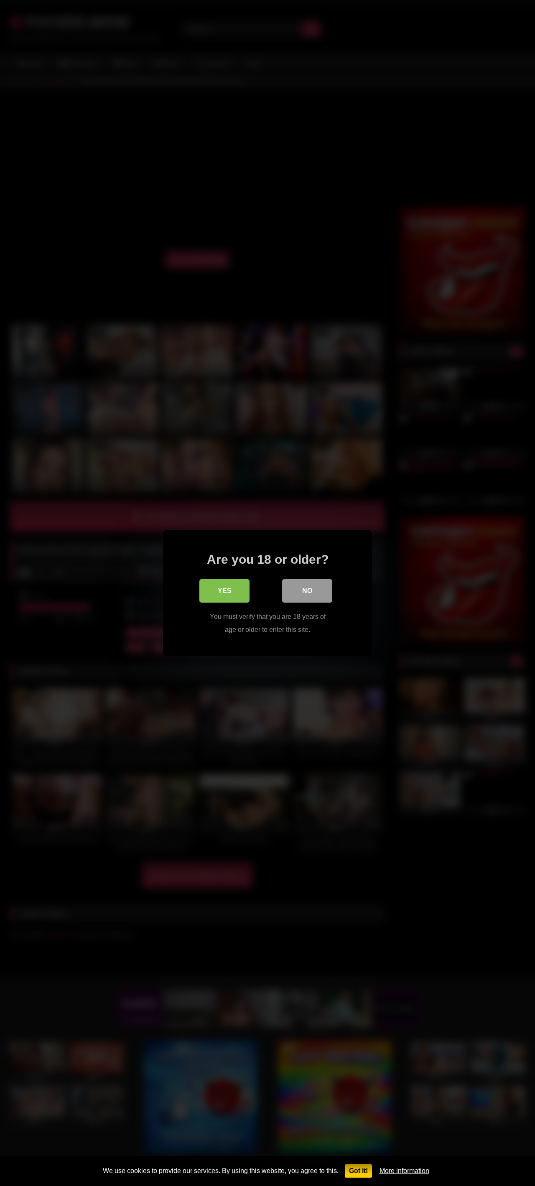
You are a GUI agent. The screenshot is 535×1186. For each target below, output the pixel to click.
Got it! (358, 1170)
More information (404, 1170)
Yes (225, 590)
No (307, 590)
